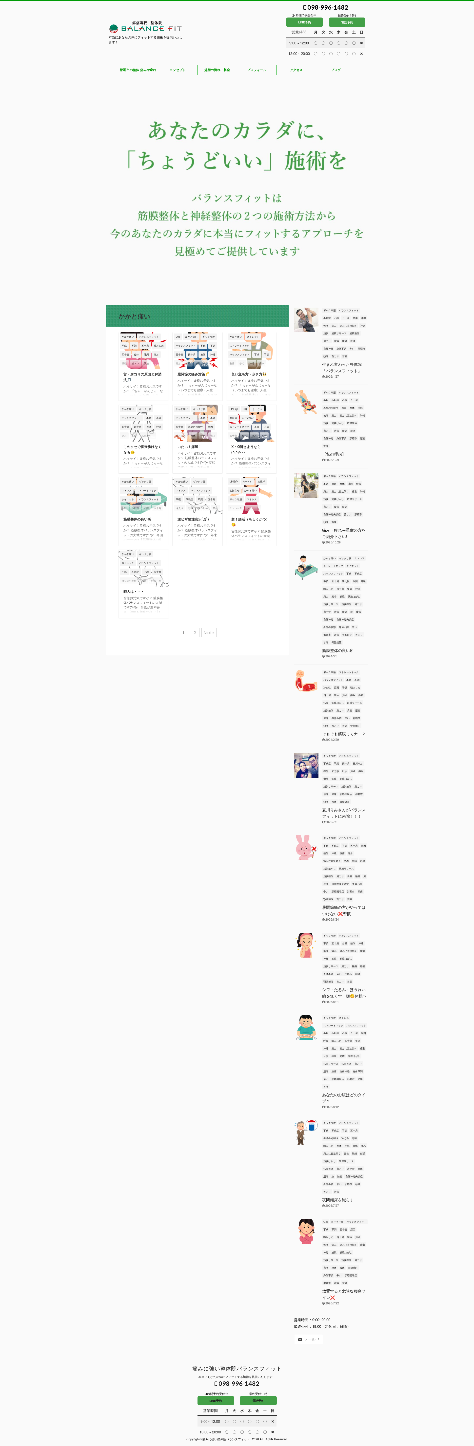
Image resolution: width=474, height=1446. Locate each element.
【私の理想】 (334, 454)
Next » (209, 632)
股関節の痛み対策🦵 (194, 373)
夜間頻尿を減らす (338, 1200)
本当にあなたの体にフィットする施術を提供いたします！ (237, 1376)
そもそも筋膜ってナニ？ (344, 734)
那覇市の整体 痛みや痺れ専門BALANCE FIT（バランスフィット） (138, 71)
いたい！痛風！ (190, 446)
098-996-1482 (327, 7)
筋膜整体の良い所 (137, 519)
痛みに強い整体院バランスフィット (237, 1368)
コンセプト (178, 69)
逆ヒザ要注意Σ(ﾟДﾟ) (193, 519)
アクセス (296, 69)
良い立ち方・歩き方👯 (249, 373)
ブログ (336, 69)
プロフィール (256, 69)
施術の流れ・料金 (217, 69)
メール (310, 1338)
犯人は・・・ (133, 591)
